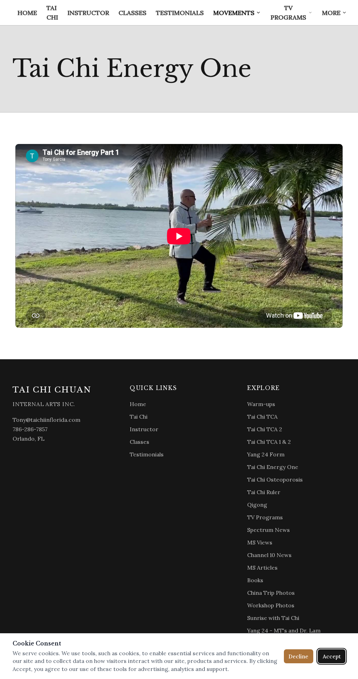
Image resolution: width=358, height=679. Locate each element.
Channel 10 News (269, 554)
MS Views (259, 542)
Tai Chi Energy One (272, 466)
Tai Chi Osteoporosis (275, 479)
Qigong (257, 504)
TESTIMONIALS (180, 13)
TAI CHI (52, 12)
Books (255, 580)
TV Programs (265, 517)
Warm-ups (261, 403)
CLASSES (132, 13)
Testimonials (147, 454)
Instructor (144, 429)
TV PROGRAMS (288, 12)
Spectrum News (268, 529)
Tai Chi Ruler (263, 492)
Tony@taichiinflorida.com (46, 419)
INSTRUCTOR (88, 13)
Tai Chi (139, 416)
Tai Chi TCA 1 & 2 (269, 441)
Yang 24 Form (266, 454)
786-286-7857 (30, 429)
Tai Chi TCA (262, 416)
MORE (331, 13)
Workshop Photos (270, 605)
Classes (139, 441)
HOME (27, 13)
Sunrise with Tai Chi (273, 617)
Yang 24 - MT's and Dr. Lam (284, 630)
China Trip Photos (271, 592)
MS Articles (262, 567)
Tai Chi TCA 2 (264, 429)
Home (138, 403)
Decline (298, 656)
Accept (332, 656)
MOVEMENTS (234, 13)
